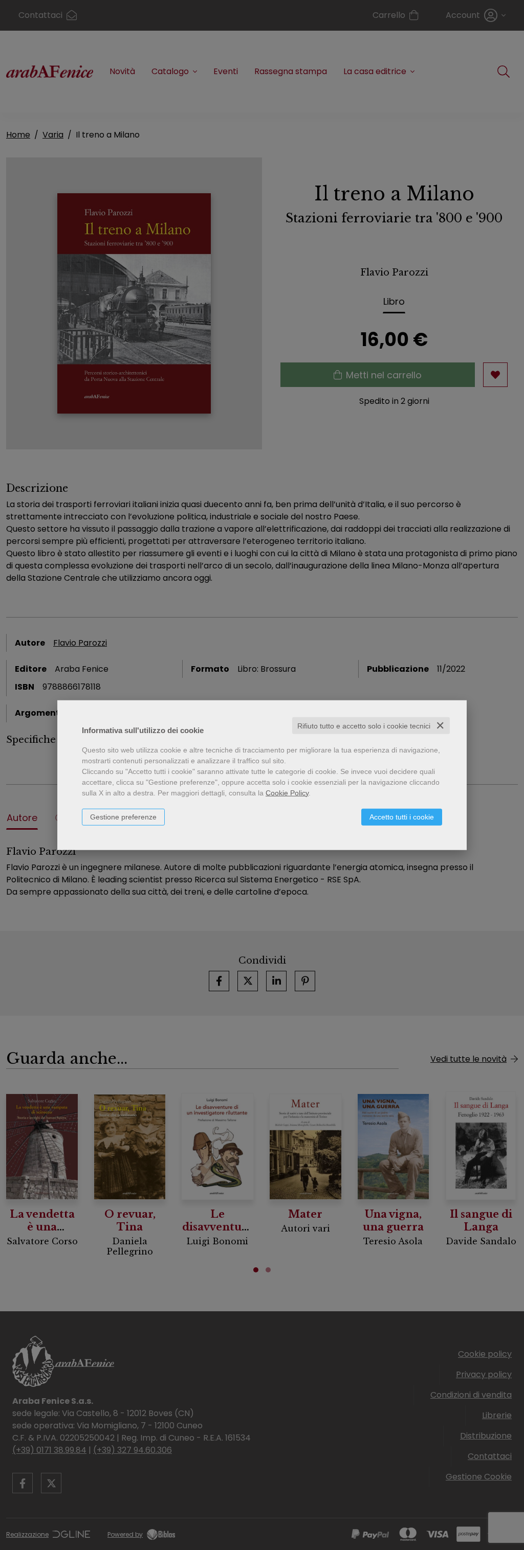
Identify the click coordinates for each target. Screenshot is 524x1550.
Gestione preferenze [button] (123, 816)
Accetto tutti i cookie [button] (401, 816)
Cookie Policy (287, 792)
